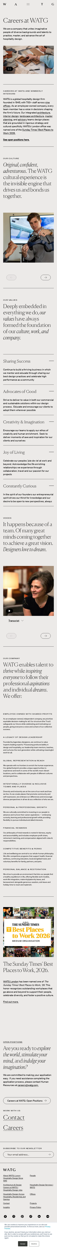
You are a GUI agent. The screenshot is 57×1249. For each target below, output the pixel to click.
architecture (43, 112)
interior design (11, 116)
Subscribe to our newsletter (22, 1148)
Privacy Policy (35, 1207)
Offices (33, 1194)
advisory (22, 119)
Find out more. (11, 1001)
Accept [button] (22, 1244)
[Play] (28, 591)
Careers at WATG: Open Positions (25, 1100)
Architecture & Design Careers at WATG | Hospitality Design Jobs (12, 1187)
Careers (13, 1127)
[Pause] (28, 60)
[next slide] (46, 277)
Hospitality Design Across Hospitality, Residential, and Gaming (14, 1197)
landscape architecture (32, 116)
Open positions (12, 1042)
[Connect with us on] (5, 1216)
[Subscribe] (49, 1154)
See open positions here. (16, 139)
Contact (14, 1117)
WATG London (10, 981)
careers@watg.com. (28, 1085)
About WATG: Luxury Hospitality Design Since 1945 (13, 1178)
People (33, 1175)
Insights (6, 1207)
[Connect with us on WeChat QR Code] (31, 1216)
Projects (33, 1203)
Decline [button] (34, 1244)
